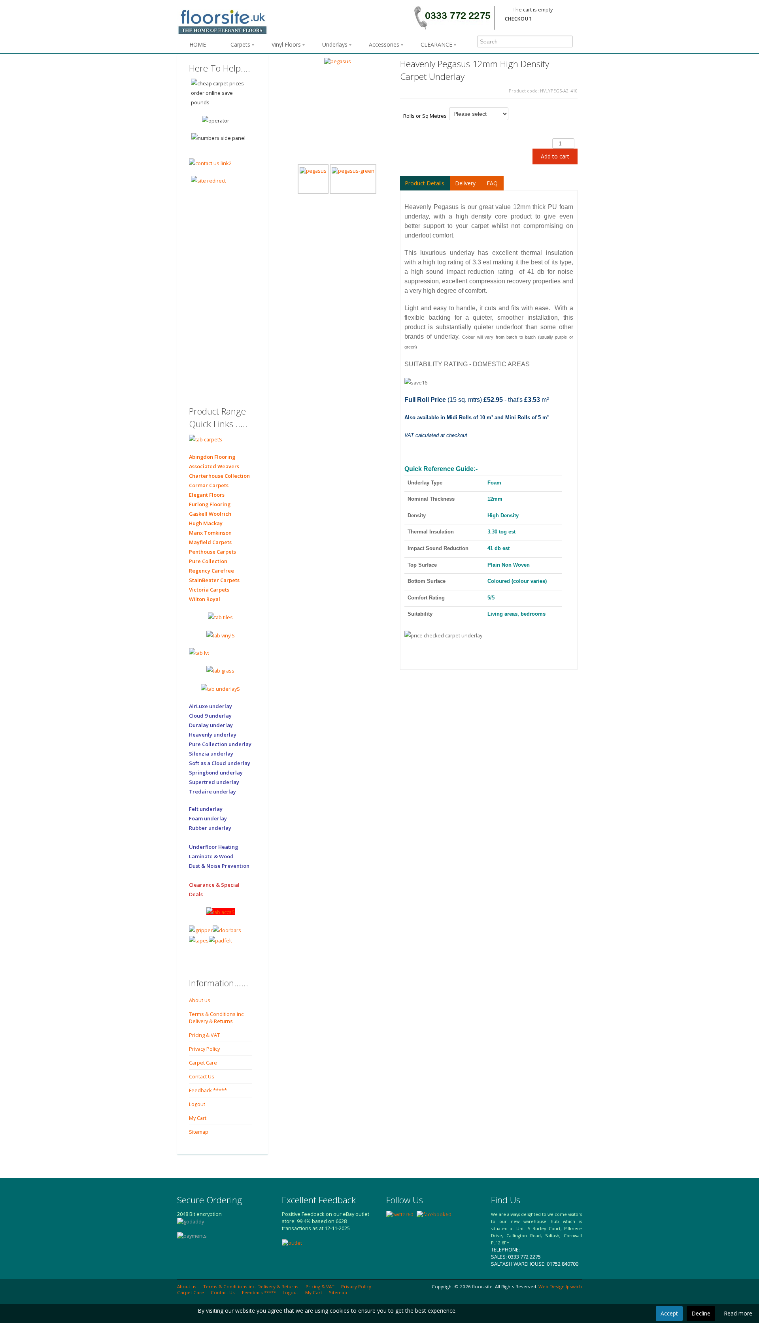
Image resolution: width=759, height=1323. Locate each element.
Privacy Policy (204, 1048)
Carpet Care (203, 1062)
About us (199, 1000)
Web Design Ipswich (560, 1286)
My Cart (197, 1117)
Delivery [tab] (465, 183)
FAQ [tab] (492, 183)
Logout (197, 1104)
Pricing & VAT (204, 1034)
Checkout (518, 18)
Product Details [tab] (424, 183)
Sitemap (198, 1131)
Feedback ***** (208, 1090)
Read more (738, 1313)
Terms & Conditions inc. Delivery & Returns (217, 1017)
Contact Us (201, 1076)
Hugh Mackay (206, 523)
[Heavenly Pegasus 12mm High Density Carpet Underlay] (337, 60)
